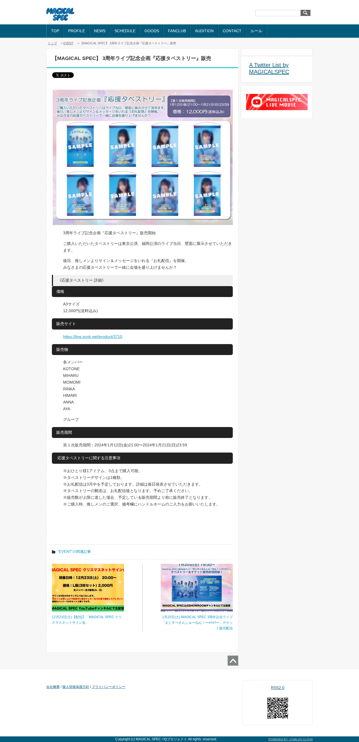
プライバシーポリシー (108, 687)
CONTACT (232, 31)
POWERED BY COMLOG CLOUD (290, 739)
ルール (256, 31)
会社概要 (53, 687)
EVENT (68, 43)
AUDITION (204, 31)
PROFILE (76, 31)
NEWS (99, 31)
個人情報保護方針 (75, 687)
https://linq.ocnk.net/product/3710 (92, 336)
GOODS (151, 31)
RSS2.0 (277, 687)
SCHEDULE (124, 31)
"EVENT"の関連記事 (74, 551)
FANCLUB (177, 31)
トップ (52, 43)
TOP (55, 31)
